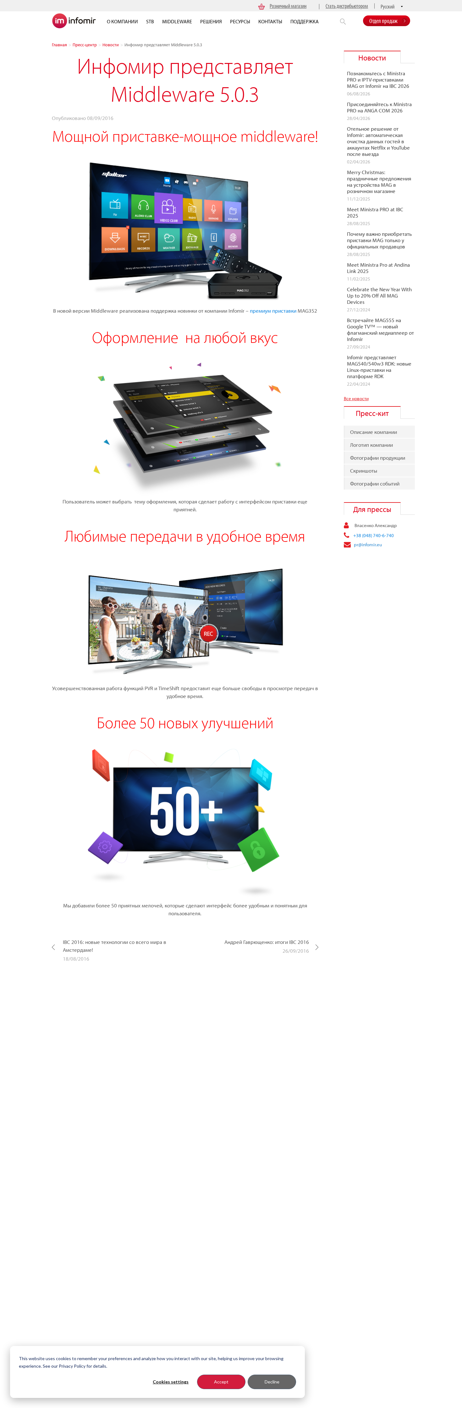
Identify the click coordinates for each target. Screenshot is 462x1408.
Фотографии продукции (377, 457)
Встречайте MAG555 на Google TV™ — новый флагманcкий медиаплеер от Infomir (380, 329)
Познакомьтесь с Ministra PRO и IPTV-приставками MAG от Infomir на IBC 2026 (378, 79)
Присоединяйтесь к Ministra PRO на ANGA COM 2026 (379, 107)
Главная (59, 45)
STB (150, 21)
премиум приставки (273, 310)
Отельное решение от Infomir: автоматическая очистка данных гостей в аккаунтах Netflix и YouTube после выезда (378, 141)
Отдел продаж (383, 21)
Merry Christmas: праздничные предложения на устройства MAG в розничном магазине (379, 181)
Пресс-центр (85, 45)
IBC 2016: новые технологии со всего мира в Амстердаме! (114, 946)
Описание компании (373, 432)
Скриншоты (363, 470)
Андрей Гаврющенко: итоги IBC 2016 (266, 942)
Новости (110, 45)
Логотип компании (371, 444)
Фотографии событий (374, 483)
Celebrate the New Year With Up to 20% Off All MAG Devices (379, 295)
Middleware (177, 21)
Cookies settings (171, 1381)
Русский (387, 6)
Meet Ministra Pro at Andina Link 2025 (378, 268)
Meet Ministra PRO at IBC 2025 (375, 212)
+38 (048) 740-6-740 (373, 535)
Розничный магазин (288, 5)
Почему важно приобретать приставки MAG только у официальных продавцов (379, 240)
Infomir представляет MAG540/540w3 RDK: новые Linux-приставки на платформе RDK (379, 366)
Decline (272, 1381)
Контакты (270, 21)
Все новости (356, 398)
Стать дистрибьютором (347, 5)
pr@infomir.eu (368, 545)
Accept (221, 1381)
